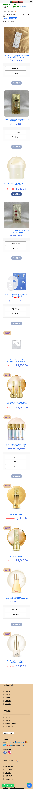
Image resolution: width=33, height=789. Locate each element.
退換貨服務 (8, 776)
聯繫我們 (8, 698)
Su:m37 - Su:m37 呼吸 (14, 14)
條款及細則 (8, 717)
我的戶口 (8, 691)
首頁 (6, 14)
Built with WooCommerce (17, 788)
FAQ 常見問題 (9, 770)
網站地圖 (8, 704)
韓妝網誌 (8, 701)
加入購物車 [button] (16, 194)
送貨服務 (8, 773)
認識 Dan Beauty (9, 779)
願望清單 (8, 694)
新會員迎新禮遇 (9, 766)
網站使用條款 (9, 726)
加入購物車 (16, 83)
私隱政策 (8, 720)
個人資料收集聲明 (10, 723)
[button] (29, 785)
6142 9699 (23, 7)
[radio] (15, 68)
